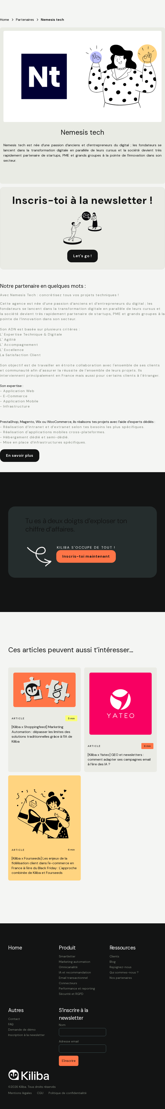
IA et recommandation (75, 972)
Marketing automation (74, 962)
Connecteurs (68, 983)
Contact (14, 1019)
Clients (114, 956)
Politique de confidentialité (68, 1093)
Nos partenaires (121, 978)
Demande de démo (22, 1029)
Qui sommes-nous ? (124, 972)
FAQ (11, 1024)
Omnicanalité (68, 967)
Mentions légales (20, 1093)
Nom (62, 1025)
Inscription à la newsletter (26, 1035)
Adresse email (69, 1041)
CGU (40, 1093)
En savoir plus (19, 455)
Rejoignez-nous (120, 967)
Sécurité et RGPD (71, 994)
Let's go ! (82, 255)
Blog (113, 962)
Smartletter (67, 956)
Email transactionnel (73, 978)
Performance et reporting (77, 988)
